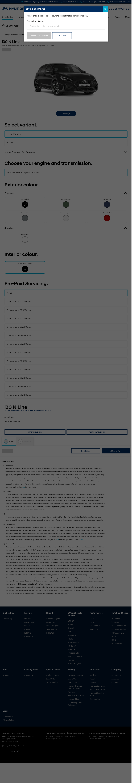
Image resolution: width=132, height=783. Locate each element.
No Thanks (62, 36)
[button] (66, 391)
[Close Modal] (105, 9)
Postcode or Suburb (36, 21)
